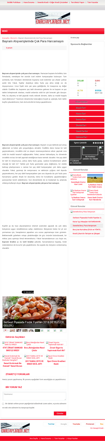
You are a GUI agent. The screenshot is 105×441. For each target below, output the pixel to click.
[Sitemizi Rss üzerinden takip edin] (61, 7)
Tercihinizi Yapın (77, 2)
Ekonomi (14, 38)
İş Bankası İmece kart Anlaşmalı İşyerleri (78, 199)
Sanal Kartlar (82, 131)
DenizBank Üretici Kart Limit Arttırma (78, 184)
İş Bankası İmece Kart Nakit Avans (95, 186)
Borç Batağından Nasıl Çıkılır (34, 349)
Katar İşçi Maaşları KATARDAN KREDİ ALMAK (88, 222)
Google (64, 424)
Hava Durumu (29, 2)
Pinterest (90, 424)
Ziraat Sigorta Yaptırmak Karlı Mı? (56, 349)
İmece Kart (81, 119)
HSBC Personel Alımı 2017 (95, 154)
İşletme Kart (81, 137)
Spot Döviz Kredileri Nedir (56, 362)
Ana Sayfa (34, 438)
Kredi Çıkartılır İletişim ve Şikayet (86, 233)
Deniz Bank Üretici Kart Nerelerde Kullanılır (95, 199)
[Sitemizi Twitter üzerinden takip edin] (44, 7)
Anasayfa (5, 38)
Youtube (76, 424)
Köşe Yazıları (82, 102)
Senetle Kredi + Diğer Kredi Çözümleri (52, 2)
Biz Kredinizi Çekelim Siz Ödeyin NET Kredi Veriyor (78, 159)
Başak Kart (81, 107)
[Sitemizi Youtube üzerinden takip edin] (52, 7)
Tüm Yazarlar (92, 2)
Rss (101, 424)
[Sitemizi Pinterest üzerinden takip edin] (57, 7)
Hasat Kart (81, 113)
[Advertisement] (34, 61)
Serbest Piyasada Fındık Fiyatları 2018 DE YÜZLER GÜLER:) (88, 218)
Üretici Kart (81, 125)
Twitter (51, 424)
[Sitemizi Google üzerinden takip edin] (48, 7)
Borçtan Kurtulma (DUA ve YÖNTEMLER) (88, 230)
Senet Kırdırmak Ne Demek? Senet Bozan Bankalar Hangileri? (12, 366)
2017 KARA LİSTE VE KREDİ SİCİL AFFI (34, 362)
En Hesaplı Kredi (97, 428)
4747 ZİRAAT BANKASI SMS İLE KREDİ (13, 349)
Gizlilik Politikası (14, 2)
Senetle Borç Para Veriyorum (84, 226)
